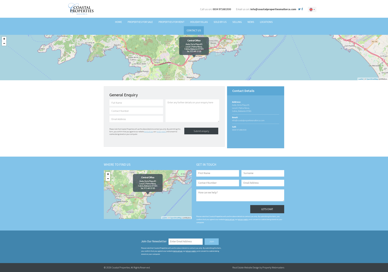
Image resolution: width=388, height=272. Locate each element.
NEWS (251, 22)
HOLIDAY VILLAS (199, 22)
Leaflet (360, 79)
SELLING (237, 22)
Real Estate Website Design (245, 267)
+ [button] (4, 39)
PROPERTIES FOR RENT (171, 22)
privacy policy (161, 131)
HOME (118, 22)
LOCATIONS (266, 22)
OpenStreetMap (372, 79)
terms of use (148, 131)
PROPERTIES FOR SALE (140, 22)
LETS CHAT (267, 209)
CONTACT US (194, 30)
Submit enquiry (201, 131)
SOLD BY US (220, 22)
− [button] (4, 43)
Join (211, 241)
